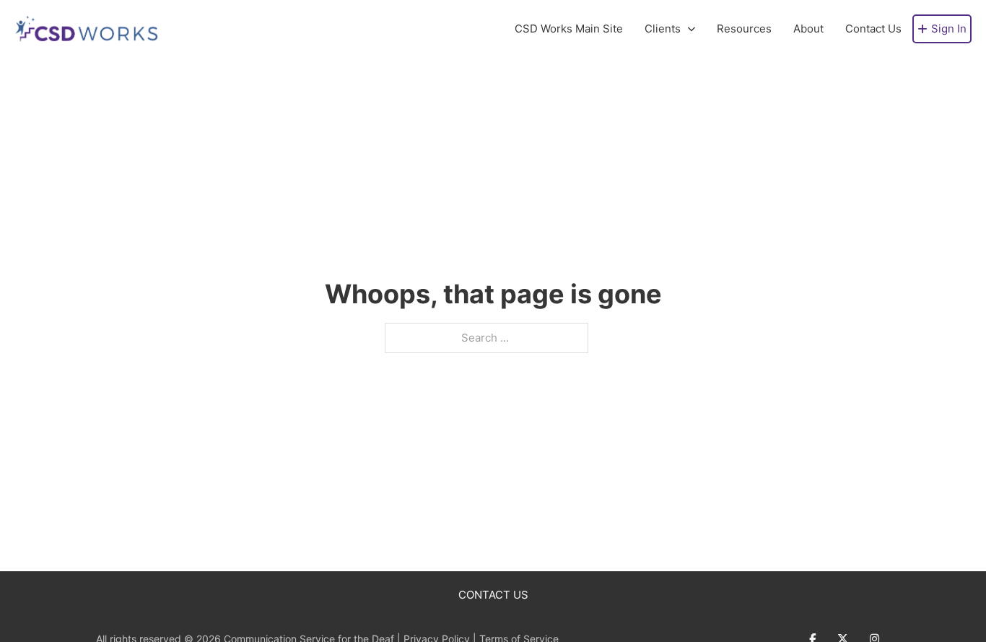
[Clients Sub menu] (691, 29)
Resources (744, 28)
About (808, 28)
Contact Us (873, 28)
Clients (663, 28)
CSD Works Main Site (569, 28)
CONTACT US (493, 595)
